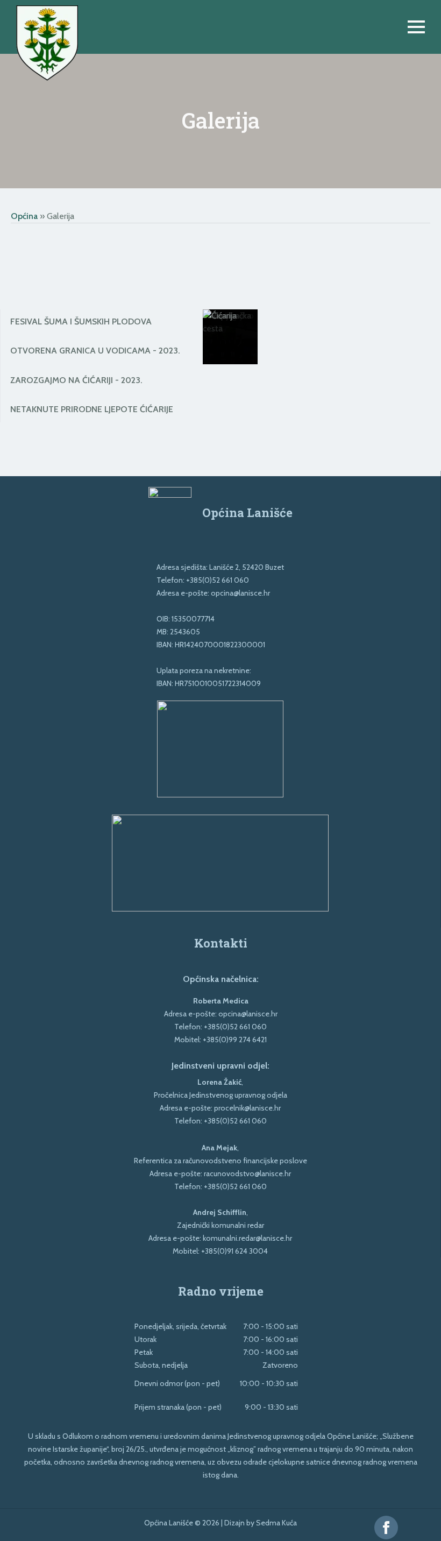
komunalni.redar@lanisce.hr (247, 1238)
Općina (24, 216)
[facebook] (386, 1527)
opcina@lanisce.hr (240, 593)
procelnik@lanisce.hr (247, 1108)
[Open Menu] (416, 27)
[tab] (95, 321)
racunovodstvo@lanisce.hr (247, 1173)
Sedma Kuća (276, 1523)
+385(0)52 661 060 (217, 580)
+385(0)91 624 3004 (234, 1251)
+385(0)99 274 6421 (235, 1039)
